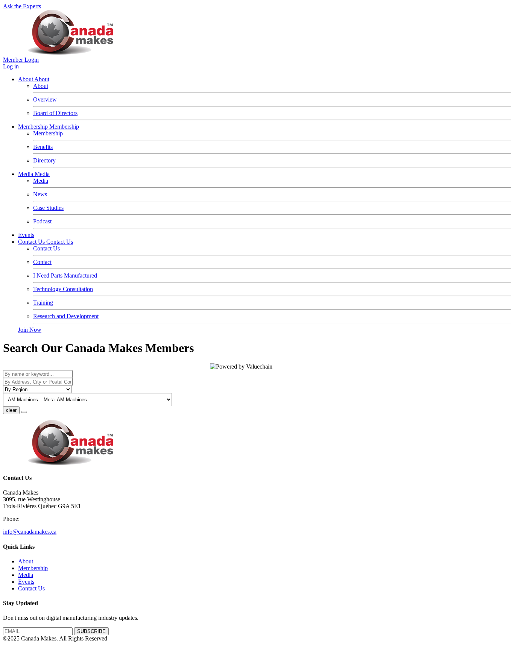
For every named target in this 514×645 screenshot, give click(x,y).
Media (26, 174)
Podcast (42, 221)
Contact (42, 262)
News (40, 194)
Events (26, 235)
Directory (44, 160)
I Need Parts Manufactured (65, 275)
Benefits (43, 147)
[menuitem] (25, 561)
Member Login (21, 59)
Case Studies (48, 208)
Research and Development (66, 316)
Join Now (29, 329)
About (26, 79)
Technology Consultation (63, 289)
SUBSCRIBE (91, 631)
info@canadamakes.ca (29, 531)
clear (11, 410)
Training (43, 302)
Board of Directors (55, 113)
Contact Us (32, 241)
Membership (33, 126)
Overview (45, 99)
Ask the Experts (22, 6)
